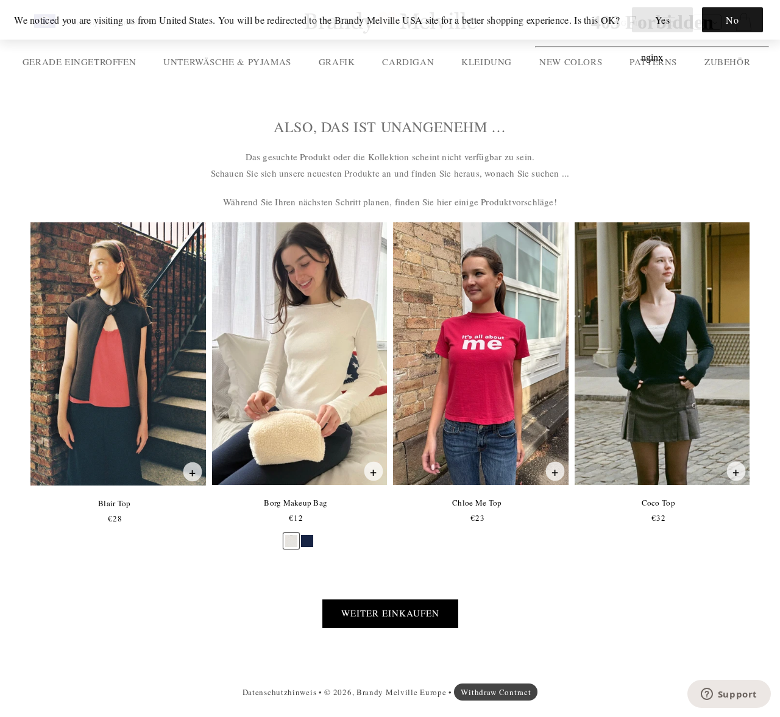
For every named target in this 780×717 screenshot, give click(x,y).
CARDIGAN (408, 61)
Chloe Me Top (477, 502)
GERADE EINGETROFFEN (79, 61)
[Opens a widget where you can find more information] (729, 695)
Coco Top (658, 502)
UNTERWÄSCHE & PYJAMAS (227, 61)
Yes (662, 19)
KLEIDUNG (486, 61)
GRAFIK (337, 61)
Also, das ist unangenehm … (390, 127)
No (732, 19)
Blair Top (114, 503)
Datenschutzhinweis (280, 692)
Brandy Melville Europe (401, 692)
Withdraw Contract (496, 692)
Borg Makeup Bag (295, 502)
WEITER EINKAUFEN (390, 613)
